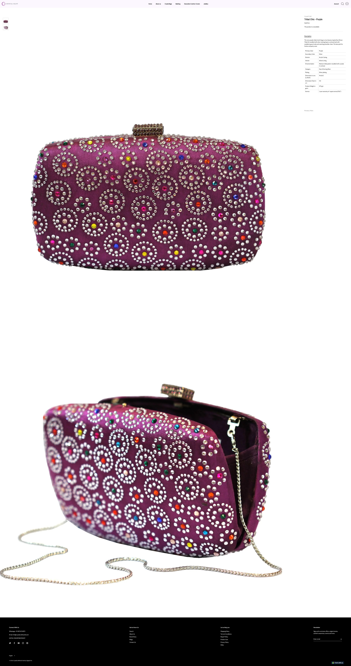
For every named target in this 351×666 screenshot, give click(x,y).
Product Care (224, 639)
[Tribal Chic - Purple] (6, 27)
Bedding (178, 4)
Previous (307, 110)
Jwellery (206, 4)
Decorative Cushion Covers (192, 4)
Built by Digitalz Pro (27, 660)
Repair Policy (224, 637)
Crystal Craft (308, 16)
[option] (6, 21)
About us (158, 4)
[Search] (342, 4)
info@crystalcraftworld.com (21, 635)
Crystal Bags (168, 4)
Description (307, 36)
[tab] (308, 36)
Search (132, 631)
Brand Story (133, 637)
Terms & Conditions (226, 634)
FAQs (222, 645)
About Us (132, 634)
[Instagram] (23, 643)
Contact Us (133, 642)
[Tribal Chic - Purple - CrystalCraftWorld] (6, 21)
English (11, 655)
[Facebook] (14, 643)
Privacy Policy (225, 642)
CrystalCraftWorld (17, 660)
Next (311, 110)
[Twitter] (10, 643)
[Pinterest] (27, 643)
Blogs (131, 639)
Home (150, 4)
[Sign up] (341, 639)
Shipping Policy (225, 631)
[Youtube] (19, 643)
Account (336, 4)
